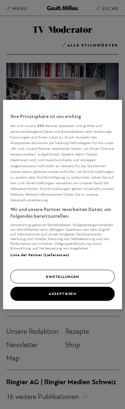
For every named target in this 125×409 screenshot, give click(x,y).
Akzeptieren (62, 293)
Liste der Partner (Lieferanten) (39, 254)
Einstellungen (62, 276)
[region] (62, 204)
